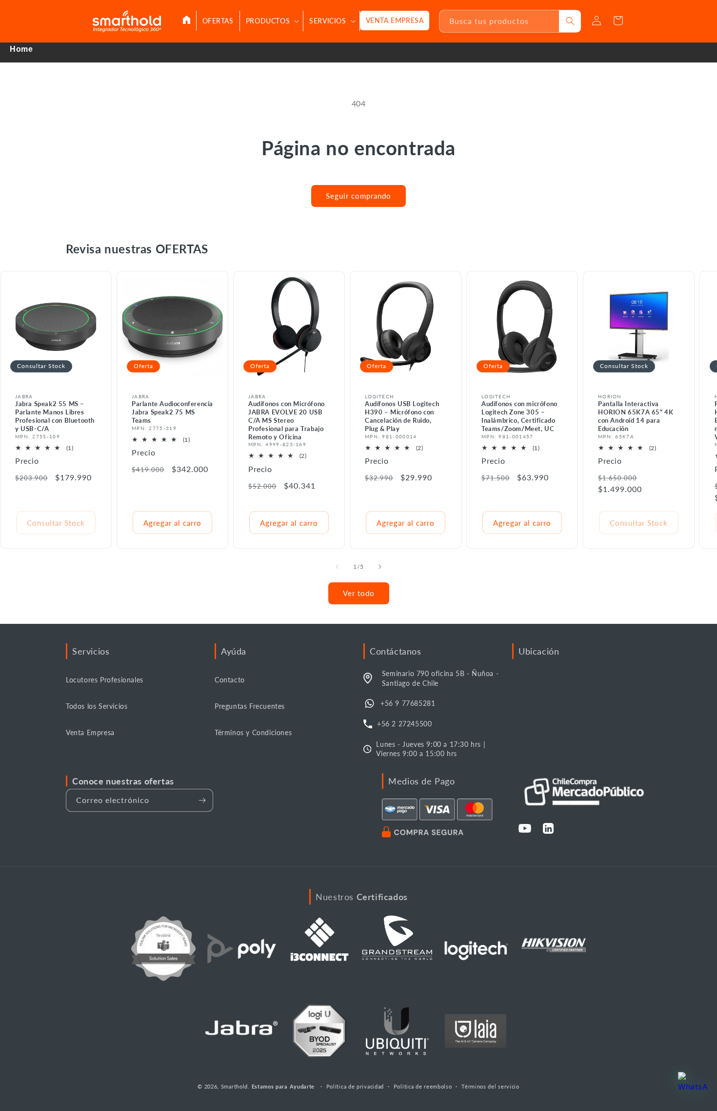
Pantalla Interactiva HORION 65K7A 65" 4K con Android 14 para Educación (635, 416)
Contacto (230, 680)
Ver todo (359, 593)
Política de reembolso (423, 1086)
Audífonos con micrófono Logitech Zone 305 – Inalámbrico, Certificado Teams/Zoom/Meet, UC (519, 416)
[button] (271, 21)
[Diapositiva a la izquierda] (337, 566)
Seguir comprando (358, 195)
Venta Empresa (90, 732)
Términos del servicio (490, 1086)
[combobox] (499, 21)
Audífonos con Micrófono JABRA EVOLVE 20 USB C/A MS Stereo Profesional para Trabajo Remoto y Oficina (286, 420)
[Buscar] (570, 21)
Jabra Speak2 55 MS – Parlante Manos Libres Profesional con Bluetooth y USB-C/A (55, 416)
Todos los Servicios (96, 706)
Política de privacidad (355, 1086)
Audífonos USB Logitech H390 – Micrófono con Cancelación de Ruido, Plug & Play (402, 416)
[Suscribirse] (202, 800)
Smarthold (234, 1086)
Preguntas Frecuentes (250, 706)
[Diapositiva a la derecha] (380, 566)
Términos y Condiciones (253, 732)
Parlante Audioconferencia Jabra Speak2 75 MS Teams (172, 412)
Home (21, 49)
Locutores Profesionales (104, 680)
